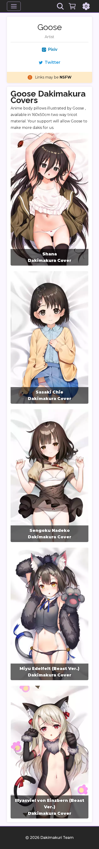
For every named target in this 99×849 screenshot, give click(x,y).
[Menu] (14, 6)
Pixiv (52, 49)
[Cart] (72, 6)
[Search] (60, 6)
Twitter (52, 62)
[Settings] (86, 6)
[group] (49, 199)
